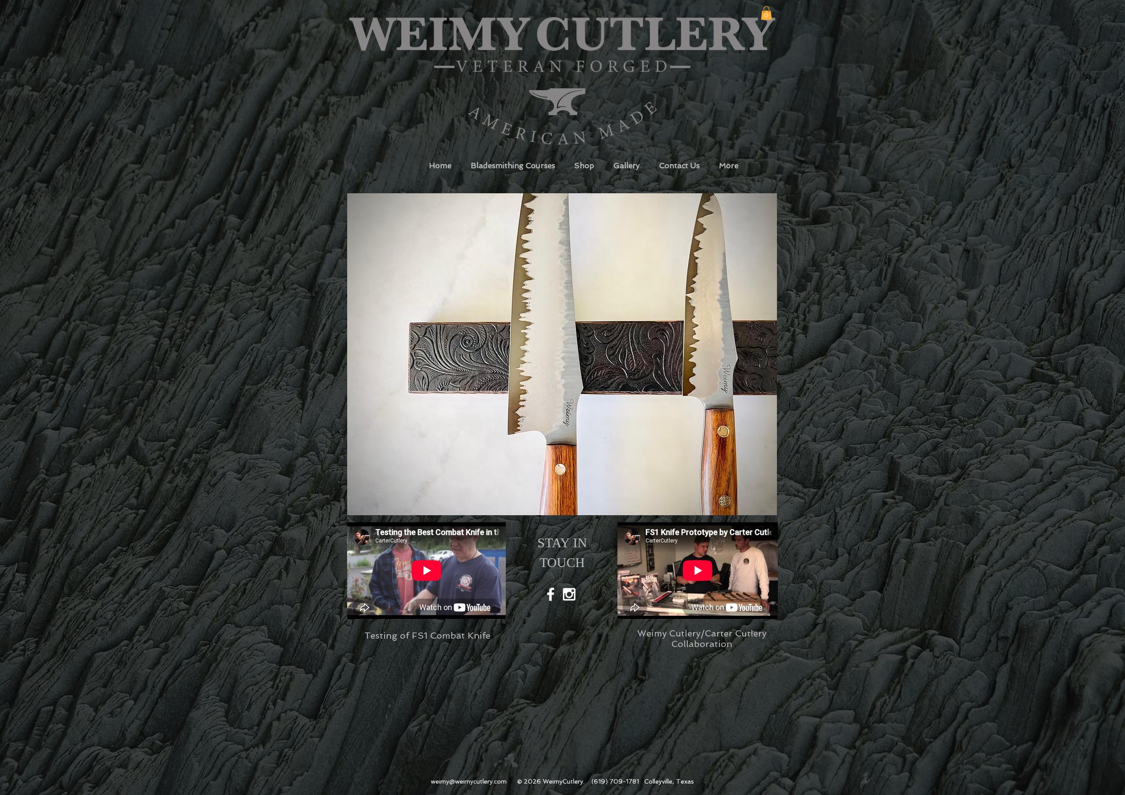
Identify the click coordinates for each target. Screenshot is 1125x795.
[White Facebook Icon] (550, 594)
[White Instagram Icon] (569, 594)
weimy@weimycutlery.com (469, 781)
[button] (766, 13)
